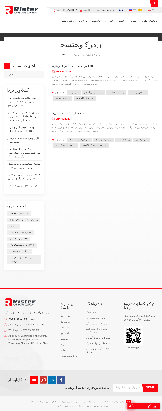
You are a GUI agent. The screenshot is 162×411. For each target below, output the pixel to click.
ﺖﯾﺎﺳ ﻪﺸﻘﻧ (70, 406)
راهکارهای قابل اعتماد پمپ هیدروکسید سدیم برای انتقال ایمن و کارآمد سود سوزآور (23, 153)
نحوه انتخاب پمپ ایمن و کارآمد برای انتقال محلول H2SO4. (21, 129)
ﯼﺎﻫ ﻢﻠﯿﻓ (122, 21)
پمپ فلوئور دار (141, 140)
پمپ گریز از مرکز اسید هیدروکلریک (96, 330)
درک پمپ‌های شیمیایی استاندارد (22, 186)
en (125, 10)
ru (134, 10)
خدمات (133, 21)
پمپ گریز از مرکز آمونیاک (20, 251)
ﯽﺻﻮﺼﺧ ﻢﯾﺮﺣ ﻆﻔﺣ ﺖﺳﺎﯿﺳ (98, 406)
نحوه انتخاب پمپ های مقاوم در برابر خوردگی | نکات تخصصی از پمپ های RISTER (22, 102)
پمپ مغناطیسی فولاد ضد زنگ (99, 343)
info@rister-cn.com (105, 10)
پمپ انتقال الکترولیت (84, 98)
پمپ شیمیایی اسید (62, 98)
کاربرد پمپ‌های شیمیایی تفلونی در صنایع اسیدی (23, 140)
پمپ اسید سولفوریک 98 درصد (94, 145)
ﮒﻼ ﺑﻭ (10, 75)
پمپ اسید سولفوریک (95, 318)
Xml (81, 406)
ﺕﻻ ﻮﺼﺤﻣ (96, 21)
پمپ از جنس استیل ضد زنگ (20, 233)
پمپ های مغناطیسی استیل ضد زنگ (24, 220)
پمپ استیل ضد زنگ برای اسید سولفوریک (21, 260)
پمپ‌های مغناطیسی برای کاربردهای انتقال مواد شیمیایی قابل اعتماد (23, 166)
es (144, 10)
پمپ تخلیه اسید (124, 140)
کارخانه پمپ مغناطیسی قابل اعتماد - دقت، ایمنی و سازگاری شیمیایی (23, 177)
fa (153, 10)
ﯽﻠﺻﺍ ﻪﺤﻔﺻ (68, 21)
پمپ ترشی (73, 93)
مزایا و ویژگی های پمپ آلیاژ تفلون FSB (72, 66)
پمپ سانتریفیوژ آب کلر (93, 93)
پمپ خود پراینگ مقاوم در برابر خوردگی (100, 350)
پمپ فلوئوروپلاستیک (138, 93)
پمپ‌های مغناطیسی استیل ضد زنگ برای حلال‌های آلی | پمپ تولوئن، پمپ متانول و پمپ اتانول (23, 117)
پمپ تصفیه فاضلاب (116, 93)
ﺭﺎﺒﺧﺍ (63, 345)
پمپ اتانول (14, 226)
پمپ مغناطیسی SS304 (19, 214)
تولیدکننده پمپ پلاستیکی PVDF (22, 245)
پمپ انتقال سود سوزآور (97, 324)
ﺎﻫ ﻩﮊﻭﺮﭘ (109, 21)
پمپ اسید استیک (93, 312)
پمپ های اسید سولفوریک (79, 140)
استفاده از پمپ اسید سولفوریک (68, 113)
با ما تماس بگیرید (149, 21)
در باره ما (83, 21)
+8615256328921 (30, 330)
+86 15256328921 (69, 10)
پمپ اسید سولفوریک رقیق (65, 145)
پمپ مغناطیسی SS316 (19, 239)
